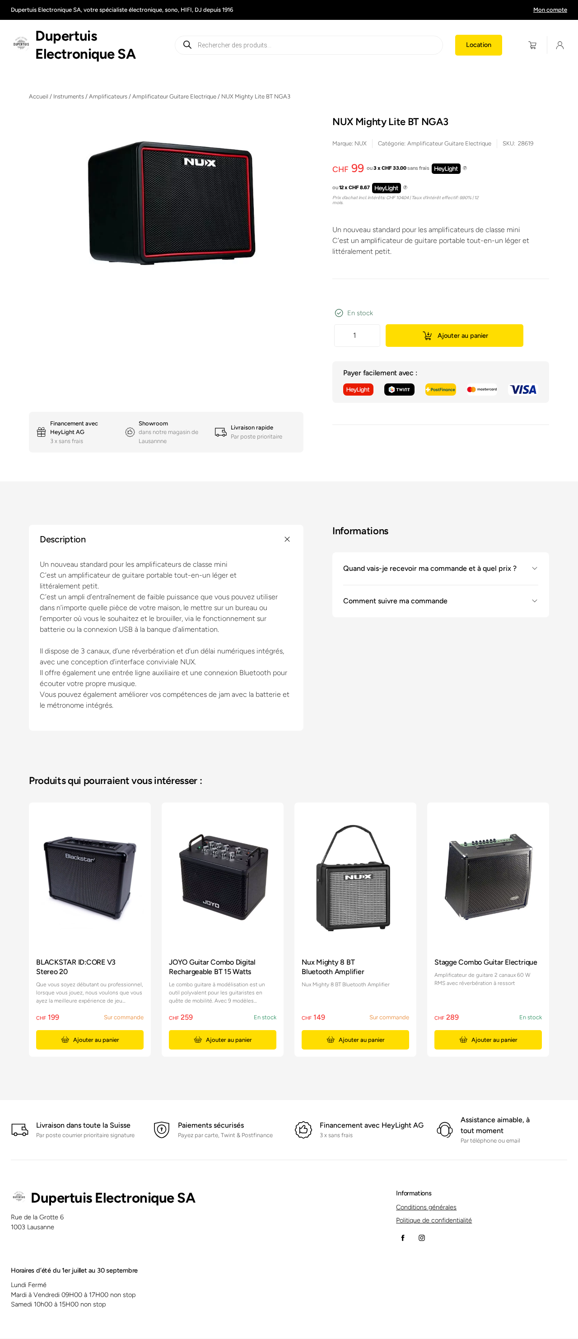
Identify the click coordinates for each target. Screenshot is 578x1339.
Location (478, 45)
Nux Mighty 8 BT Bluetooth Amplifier (333, 967)
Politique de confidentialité (434, 1220)
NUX (360, 143)
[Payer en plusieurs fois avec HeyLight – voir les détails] (465, 168)
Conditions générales (426, 1207)
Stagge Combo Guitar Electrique (485, 962)
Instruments (68, 96)
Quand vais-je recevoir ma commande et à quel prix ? (430, 568)
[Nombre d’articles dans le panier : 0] (532, 45)
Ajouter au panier (463, 335)
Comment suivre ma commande (395, 601)
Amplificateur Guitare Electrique (174, 96)
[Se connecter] (560, 45)
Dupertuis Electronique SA (113, 1198)
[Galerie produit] (166, 204)
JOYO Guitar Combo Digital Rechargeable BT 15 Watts (212, 967)
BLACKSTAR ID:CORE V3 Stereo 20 (76, 967)
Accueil (38, 96)
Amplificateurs (108, 96)
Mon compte (550, 9)
